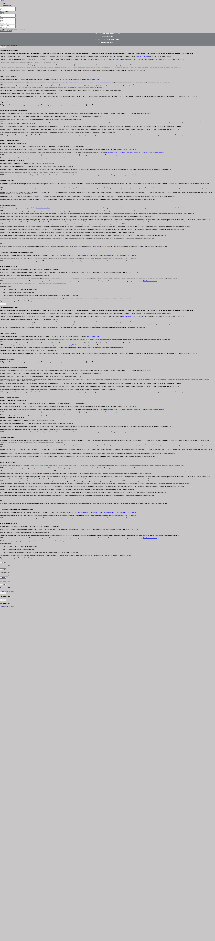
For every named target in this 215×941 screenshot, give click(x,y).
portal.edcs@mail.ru (107, 36)
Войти (2, 13)
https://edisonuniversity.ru (142, 56)
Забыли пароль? (4, 11)
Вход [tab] (4, 3)
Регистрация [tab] (7, 5)
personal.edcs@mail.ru (175, 126)
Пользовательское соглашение (8, 45)
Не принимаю (4, 560)
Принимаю (14, 29)
